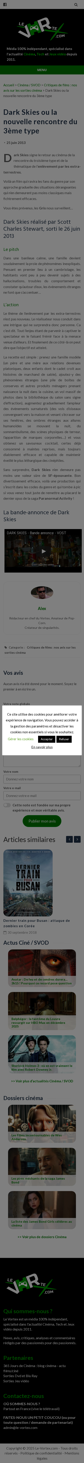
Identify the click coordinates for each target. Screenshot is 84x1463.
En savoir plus (42, 747)
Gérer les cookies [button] (21, 739)
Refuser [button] (64, 739)
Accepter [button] (47, 739)
